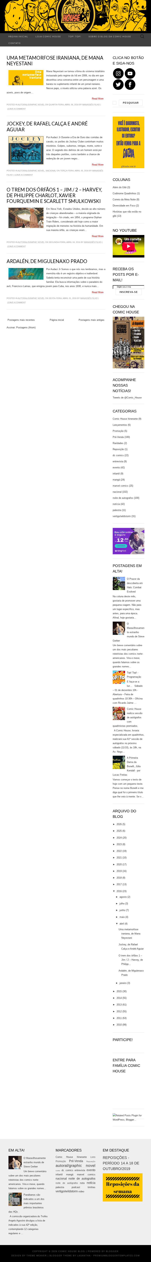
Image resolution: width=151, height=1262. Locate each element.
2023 (119, 844)
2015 (119, 991)
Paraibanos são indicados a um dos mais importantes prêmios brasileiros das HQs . (26, 1203)
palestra (117, 510)
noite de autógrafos (67, 1183)
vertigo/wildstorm (122, 516)
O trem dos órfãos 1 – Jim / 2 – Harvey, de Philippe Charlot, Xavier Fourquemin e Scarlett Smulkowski (54, 195)
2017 (119, 884)
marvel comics (120, 485)
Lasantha (83, 1255)
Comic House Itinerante (125, 418)
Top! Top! (74, 36)
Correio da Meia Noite (124, 199)
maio (122, 917)
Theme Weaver (37, 1255)
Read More (97, 98)
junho (122, 910)
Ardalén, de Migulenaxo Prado (47, 261)
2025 (119, 830)
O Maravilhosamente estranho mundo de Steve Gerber (128, 632)
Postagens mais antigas (91, 320)
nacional (51, 171)
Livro (92, 1157)
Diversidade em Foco (124, 205)
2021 (119, 857)
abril (122, 923)
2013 (119, 1004)
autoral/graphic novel (31, 104)
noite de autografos (123, 498)
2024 (119, 837)
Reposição (118, 449)
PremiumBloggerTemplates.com (116, 1255)
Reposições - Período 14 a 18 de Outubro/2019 (121, 1163)
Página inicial (18, 36)
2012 (119, 1011)
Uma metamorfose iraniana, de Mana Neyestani (55, 60)
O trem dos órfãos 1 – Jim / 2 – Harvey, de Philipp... (131, 959)
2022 (119, 851)
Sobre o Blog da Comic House (110, 36)
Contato (14, 43)
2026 (119, 824)
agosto (123, 896)
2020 (119, 864)
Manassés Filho (91, 104)
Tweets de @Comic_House (127, 397)
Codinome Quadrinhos (124, 193)
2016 (119, 891)
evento (116, 467)
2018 (119, 877)
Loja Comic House (48, 36)
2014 (119, 998)
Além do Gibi (120, 187)
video (81, 1191)
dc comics (118, 455)
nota (82, 1183)
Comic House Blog (71, 1251)
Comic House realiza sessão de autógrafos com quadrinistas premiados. (127, 717)
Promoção (118, 431)
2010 (119, 1024)
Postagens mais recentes (21, 320)
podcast (76, 1187)
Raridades (118, 443)
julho (122, 903)
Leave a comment (16, 109)
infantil (116, 473)
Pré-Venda (118, 437)
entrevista (118, 461)
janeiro (123, 983)
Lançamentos (120, 424)
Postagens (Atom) (26, 327)
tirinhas (91, 1187)
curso (58, 1170)
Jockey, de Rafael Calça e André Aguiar (47, 126)
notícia (116, 504)
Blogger (112, 1251)
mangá (116, 479)
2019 (119, 871)
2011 (119, 1018)
